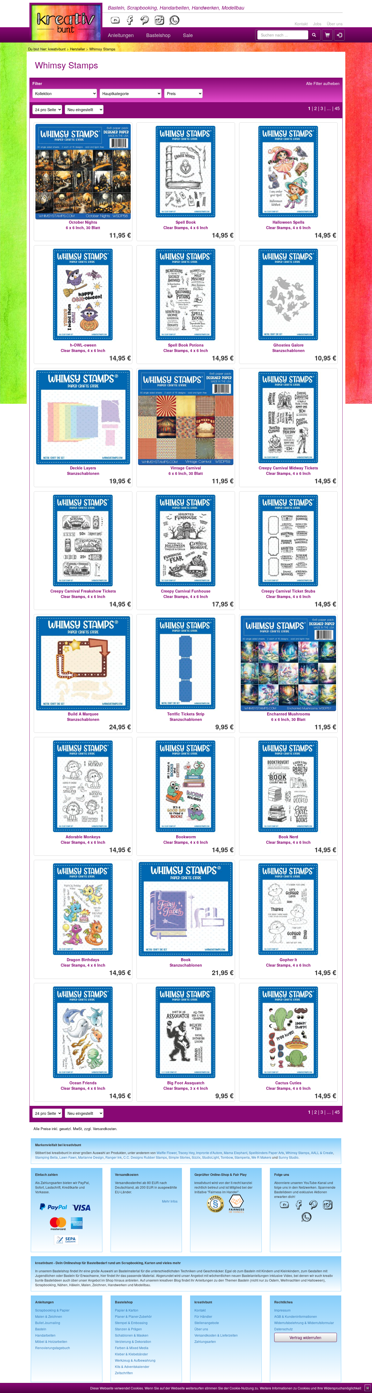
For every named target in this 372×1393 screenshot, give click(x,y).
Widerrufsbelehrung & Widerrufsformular (304, 1322)
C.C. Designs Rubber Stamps (145, 1157)
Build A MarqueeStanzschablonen (83, 716)
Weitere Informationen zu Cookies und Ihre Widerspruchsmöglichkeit (310, 1388)
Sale (188, 34)
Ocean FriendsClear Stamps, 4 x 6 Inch (83, 1085)
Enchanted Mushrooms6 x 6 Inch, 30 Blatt (288, 716)
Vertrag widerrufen (305, 1337)
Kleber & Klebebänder (131, 1354)
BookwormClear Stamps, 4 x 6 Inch (185, 839)
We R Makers (261, 1157)
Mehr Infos (170, 1201)
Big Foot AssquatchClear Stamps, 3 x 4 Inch (185, 1085)
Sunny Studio (288, 1157)
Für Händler (203, 1316)
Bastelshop (158, 34)
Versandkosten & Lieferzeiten (216, 1335)
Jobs (317, 23)
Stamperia (242, 1157)
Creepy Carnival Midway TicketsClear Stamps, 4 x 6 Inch (288, 470)
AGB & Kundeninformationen (295, 1316)
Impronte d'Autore (209, 1152)
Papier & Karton (126, 1310)
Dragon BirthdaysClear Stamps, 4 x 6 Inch (83, 962)
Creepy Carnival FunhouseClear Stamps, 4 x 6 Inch (186, 593)
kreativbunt (57, 48)
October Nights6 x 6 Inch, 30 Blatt (83, 224)
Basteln (40, 1329)
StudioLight (210, 1157)
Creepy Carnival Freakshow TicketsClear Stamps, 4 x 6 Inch (83, 593)
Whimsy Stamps (297, 1152)
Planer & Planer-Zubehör (133, 1316)
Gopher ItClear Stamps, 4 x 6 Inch (288, 962)
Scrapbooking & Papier (52, 1310)
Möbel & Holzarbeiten (51, 1341)
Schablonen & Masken (131, 1335)
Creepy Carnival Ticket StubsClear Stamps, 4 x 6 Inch (288, 593)
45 (337, 108)
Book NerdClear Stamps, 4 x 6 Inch (288, 839)
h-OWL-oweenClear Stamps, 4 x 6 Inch (83, 347)
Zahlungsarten (205, 1341)
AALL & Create (322, 1152)
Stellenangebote (206, 1322)
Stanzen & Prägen (128, 1329)
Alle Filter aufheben (323, 83)
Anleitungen (121, 34)
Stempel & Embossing (131, 1322)
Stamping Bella (46, 1157)
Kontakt (301, 23)
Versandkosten (104, 1128)
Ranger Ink (113, 1157)
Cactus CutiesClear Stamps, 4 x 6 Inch (288, 1085)
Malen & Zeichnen (48, 1316)
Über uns (335, 23)
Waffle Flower (166, 1152)
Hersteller (77, 48)
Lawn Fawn (68, 1157)
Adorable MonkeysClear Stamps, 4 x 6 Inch (83, 839)
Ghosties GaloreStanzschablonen (288, 347)
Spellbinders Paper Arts (266, 1152)
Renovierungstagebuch (52, 1347)
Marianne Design (91, 1157)
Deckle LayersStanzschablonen (83, 470)
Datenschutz (283, 1329)
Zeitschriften (124, 1372)
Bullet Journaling (47, 1322)
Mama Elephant (235, 1152)
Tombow (227, 1157)
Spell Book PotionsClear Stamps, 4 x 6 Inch (185, 347)
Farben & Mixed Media (131, 1347)
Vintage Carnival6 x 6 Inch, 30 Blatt (186, 470)
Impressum (282, 1310)
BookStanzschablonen (186, 962)
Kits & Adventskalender (132, 1366)
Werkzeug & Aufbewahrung (135, 1360)
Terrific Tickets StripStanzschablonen (186, 716)
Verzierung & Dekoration (133, 1341)
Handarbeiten (45, 1335)
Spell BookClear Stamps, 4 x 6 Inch (185, 224)
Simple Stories (179, 1157)
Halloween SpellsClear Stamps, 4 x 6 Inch (288, 224)
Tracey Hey (186, 1152)
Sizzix (196, 1157)
